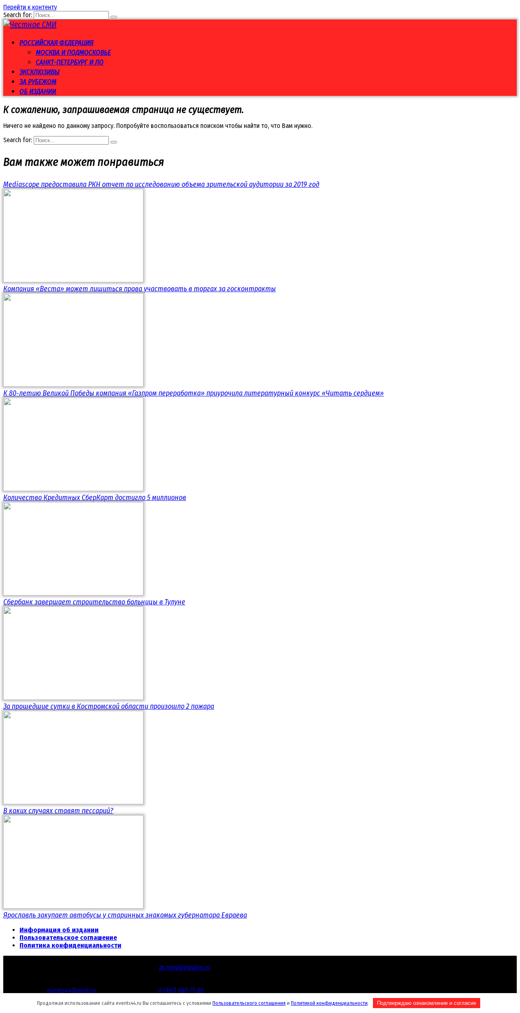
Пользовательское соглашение (68, 937)
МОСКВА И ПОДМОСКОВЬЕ (73, 52)
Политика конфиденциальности (70, 945)
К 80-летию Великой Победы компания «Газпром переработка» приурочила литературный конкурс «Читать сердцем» (193, 393)
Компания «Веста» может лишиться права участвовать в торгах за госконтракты (139, 288)
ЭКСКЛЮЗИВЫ (40, 72)
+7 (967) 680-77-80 (180, 990)
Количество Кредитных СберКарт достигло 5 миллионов (94, 497)
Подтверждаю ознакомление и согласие (426, 1003)
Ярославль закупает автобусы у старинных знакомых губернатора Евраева (125, 915)
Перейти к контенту (30, 7)
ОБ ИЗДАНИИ (38, 91)
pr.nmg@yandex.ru (184, 967)
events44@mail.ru (71, 990)
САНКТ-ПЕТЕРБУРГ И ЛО (70, 62)
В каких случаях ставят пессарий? (58, 810)
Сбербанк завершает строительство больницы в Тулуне (94, 601)
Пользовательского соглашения (249, 1003)
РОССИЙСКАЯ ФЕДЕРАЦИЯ (56, 43)
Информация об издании (59, 930)
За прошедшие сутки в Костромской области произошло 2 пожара (108, 706)
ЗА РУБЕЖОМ (38, 82)
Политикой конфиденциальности (329, 1003)
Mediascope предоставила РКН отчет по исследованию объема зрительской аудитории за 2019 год (161, 184)
